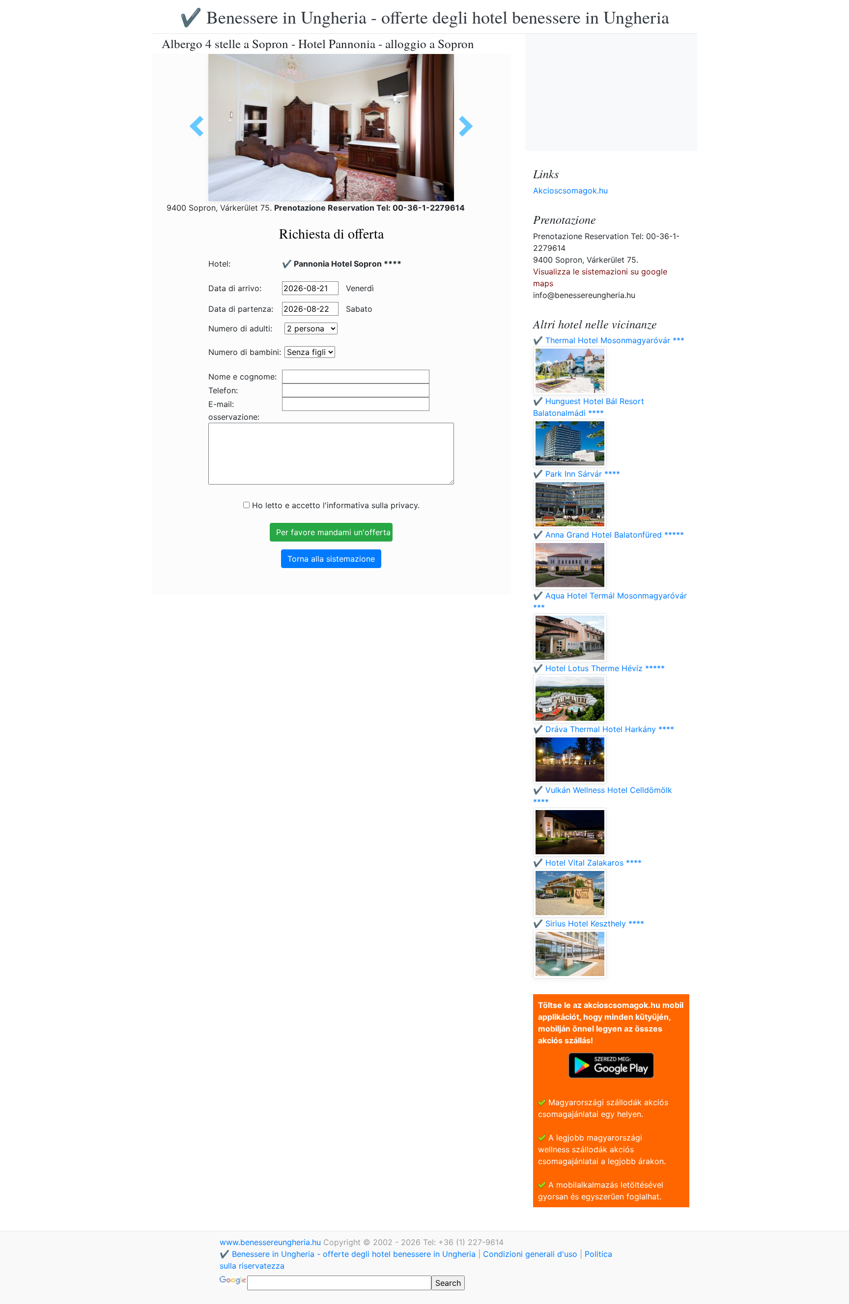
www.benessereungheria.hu (271, 1242)
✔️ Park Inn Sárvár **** (576, 474)
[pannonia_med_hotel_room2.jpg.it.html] (462, 126)
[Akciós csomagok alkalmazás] (611, 1064)
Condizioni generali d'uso (530, 1254)
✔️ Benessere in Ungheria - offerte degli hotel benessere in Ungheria (424, 16)
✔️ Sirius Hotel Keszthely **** (588, 923)
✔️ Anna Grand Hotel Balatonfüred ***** (608, 535)
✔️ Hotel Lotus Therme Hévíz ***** (599, 668)
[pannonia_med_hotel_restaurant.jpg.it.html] (200, 126)
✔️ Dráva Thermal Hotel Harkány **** (603, 729)
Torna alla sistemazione (331, 559)
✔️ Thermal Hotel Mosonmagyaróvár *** (608, 340)
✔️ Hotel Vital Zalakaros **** (587, 863)
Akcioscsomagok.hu (570, 190)
